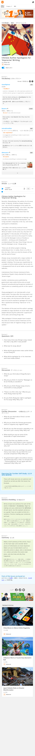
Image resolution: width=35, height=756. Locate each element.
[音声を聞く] (19, 99)
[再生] (2, 188)
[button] (17, 173)
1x (28, 188)
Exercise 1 (4, 76)
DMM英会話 (5, 23)
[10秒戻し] (24, 188)
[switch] (3, 68)
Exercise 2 (4, 181)
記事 (11, 578)
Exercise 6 (4, 498)
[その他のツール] (32, 188)
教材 (15, 6)
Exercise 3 (4, 334)
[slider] (2, 191)
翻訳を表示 (9, 67)
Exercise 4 (4, 368)
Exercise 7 (4, 536)
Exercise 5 (4, 409)
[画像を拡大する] (17, 40)
